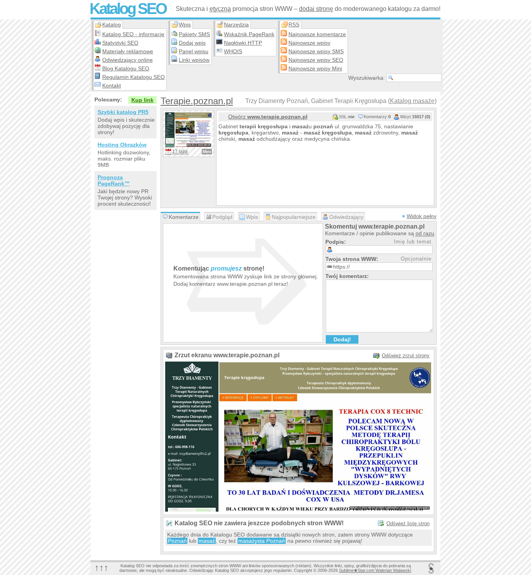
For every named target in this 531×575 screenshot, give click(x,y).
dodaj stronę (316, 8)
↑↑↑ (101, 567)
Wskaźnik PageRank (249, 34)
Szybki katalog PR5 (123, 112)
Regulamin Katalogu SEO (133, 77)
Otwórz (267, 117)
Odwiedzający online (127, 60)
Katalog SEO (127, 8)
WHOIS (233, 51)
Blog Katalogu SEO (125, 68)
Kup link (142, 100)
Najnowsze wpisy (309, 43)
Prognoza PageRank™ (114, 180)
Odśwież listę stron (408, 523)
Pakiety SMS (194, 34)
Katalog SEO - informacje (133, 34)
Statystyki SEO (120, 43)
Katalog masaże (412, 101)
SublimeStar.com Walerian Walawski (375, 570)
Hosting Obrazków (122, 145)
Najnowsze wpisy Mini (315, 68)
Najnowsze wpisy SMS (316, 51)
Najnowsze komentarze (317, 34)
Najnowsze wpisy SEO (315, 60)
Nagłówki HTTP (243, 43)
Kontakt (111, 85)
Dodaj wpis (192, 43)
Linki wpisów (194, 60)
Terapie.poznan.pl (197, 101)
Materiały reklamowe (127, 51)
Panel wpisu (193, 51)
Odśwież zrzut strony (406, 355)
